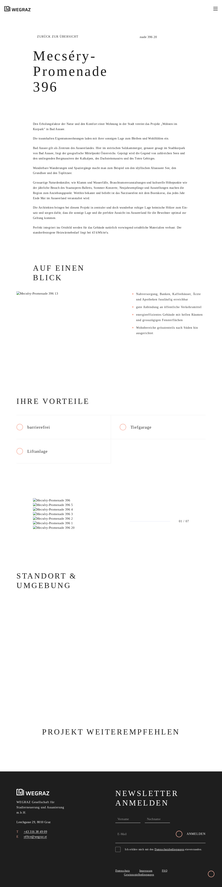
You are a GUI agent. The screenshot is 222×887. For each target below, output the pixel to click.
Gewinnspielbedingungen (139, 874)
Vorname (123, 819)
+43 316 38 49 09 (35, 831)
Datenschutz (122, 870)
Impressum (145, 870)
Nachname (153, 819)
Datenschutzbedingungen (169, 849)
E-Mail (122, 834)
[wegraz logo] (17, 8)
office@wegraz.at (35, 836)
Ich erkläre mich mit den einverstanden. (163, 849)
